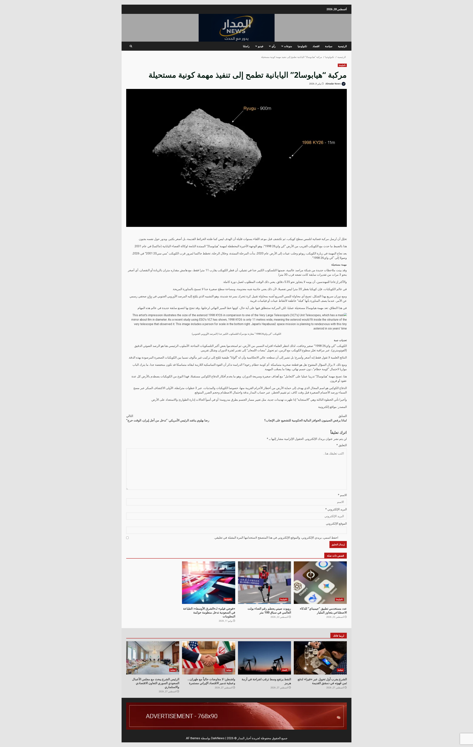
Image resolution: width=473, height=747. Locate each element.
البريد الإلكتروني (336, 509)
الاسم (342, 495)
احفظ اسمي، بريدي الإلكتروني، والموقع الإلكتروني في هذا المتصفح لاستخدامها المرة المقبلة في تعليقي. (276, 537)
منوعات (288, 46)
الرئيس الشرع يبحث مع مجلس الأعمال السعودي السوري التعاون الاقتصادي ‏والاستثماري (152, 658)
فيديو (260, 46)
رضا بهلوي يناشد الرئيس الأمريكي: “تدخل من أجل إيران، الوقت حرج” (167, 418)
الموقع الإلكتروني (336, 523)
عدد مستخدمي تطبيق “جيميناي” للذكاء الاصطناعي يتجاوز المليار (320, 582)
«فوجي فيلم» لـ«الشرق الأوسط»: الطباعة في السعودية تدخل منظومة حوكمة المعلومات (208, 582)
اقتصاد (316, 46)
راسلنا (246, 46)
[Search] (131, 46)
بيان (149, 296)
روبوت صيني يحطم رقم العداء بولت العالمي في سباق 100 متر (264, 582)
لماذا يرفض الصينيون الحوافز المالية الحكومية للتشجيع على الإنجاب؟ (305, 418)
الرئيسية (342, 46)
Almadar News (333, 83)
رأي (274, 46)
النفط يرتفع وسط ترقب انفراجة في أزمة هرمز (264, 658)
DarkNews (217, 738)
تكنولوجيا (302, 46)
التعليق (341, 445)
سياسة (328, 46)
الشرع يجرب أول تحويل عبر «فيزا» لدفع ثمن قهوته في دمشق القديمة (320, 658)
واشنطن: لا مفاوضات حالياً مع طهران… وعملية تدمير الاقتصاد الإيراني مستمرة (208, 658)
